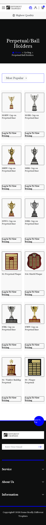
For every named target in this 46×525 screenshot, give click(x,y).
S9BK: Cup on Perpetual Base (32, 222)
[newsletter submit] (39, 447)
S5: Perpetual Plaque (11, 274)
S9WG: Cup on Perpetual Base (9, 222)
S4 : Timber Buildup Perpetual (11, 381)
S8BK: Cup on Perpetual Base (32, 169)
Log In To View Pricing (9, 134)
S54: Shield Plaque (33, 274)
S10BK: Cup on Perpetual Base (32, 116)
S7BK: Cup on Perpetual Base (9, 328)
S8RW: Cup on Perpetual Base (9, 169)
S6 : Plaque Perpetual (30, 381)
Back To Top (37, 421)
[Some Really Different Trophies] (14, 8)
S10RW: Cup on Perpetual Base (9, 116)
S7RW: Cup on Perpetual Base (32, 328)
